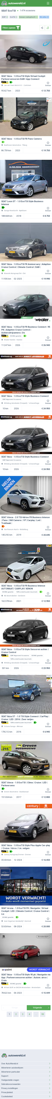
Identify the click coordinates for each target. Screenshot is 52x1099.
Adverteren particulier (10, 1072)
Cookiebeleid (7, 1096)
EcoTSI (12, 10)
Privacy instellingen (9, 1088)
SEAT (4, 10)
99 (42, 1014)
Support (4, 1076)
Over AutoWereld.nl (9, 1063)
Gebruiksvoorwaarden (10, 1084)
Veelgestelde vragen (10, 1080)
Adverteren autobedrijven (12, 1068)
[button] (49, 879)
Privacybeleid (7, 1092)
